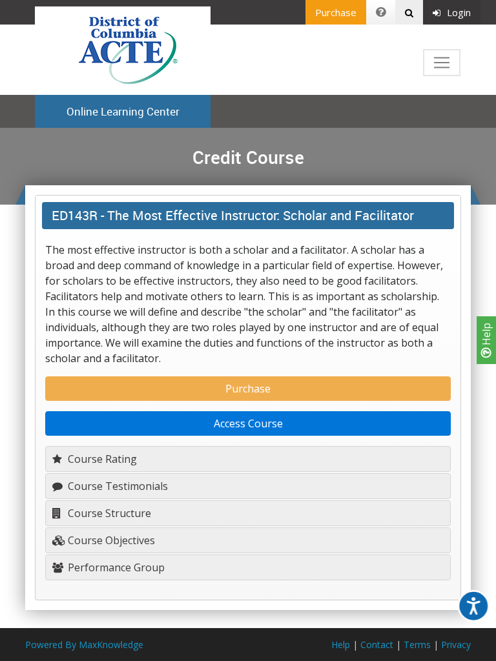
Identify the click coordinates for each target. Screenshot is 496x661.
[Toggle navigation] (441, 62)
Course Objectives (110, 540)
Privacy (456, 644)
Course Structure (108, 513)
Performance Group (115, 567)
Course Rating (101, 459)
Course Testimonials (116, 486)
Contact (376, 644)
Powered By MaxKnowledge (84, 644)
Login (459, 12)
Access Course (248, 423)
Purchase (335, 12)
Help (486, 335)
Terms (417, 644)
